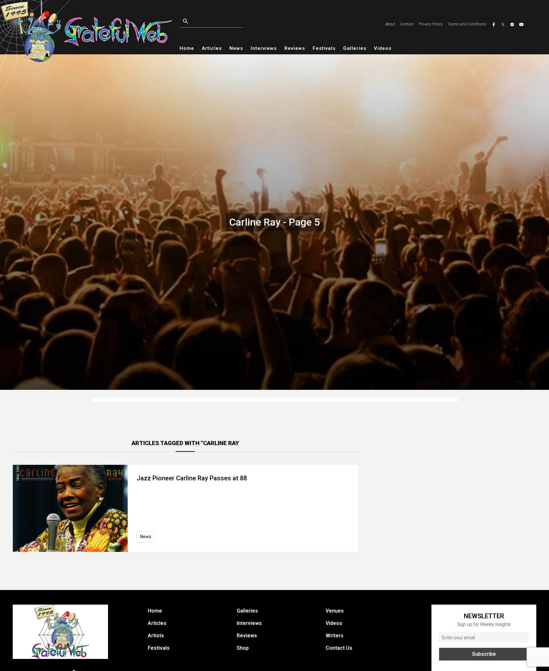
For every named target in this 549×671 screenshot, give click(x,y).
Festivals (324, 48)
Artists (156, 636)
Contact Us (339, 648)
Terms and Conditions (467, 24)
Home (187, 48)
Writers (334, 636)
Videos (382, 48)
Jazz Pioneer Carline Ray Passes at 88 (192, 478)
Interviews (264, 48)
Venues (335, 611)
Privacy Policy (431, 24)
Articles (212, 48)
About (390, 24)
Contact (407, 24)
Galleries (354, 48)
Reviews (294, 48)
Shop (243, 648)
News (236, 48)
